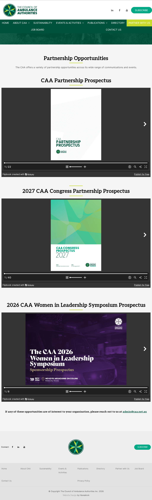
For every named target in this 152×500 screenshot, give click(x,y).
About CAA (20, 22)
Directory (118, 22)
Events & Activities (68, 22)
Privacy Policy (83, 481)
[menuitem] (9, 468)
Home (5, 22)
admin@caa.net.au (135, 411)
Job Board (37, 29)
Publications (96, 22)
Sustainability (42, 22)
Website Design (70, 495)
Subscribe (141, 10)
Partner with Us (139, 22)
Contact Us (113, 29)
